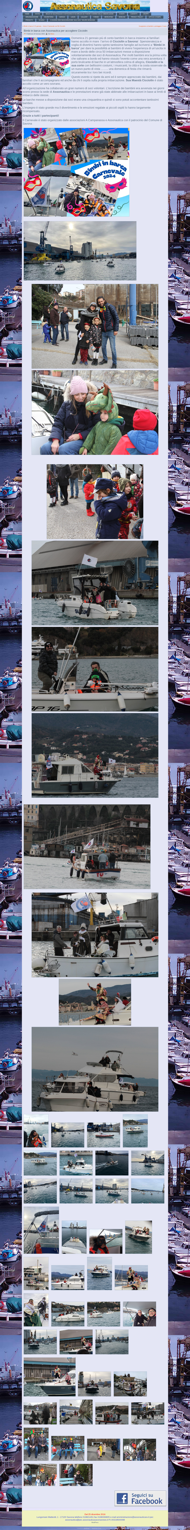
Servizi (62, 17)
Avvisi (37, 14)
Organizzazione (32, 17)
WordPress (95, 1522)
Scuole (42, 20)
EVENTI (122, 14)
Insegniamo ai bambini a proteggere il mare (152, 26)
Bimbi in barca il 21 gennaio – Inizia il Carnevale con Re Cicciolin (44, 26)
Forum (96, 17)
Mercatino (108, 17)
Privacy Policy (137, 17)
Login (73, 17)
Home (27, 14)
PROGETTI (29, 20)
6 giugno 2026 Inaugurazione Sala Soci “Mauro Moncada (72, 20)
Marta (52, 34)
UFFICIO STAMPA (155, 17)
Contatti (133, 14)
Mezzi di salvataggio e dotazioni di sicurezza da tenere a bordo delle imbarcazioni (79, 14)
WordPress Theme (96, 1528)
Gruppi (146, 14)
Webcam (122, 17)
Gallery (84, 17)
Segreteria (48, 17)
